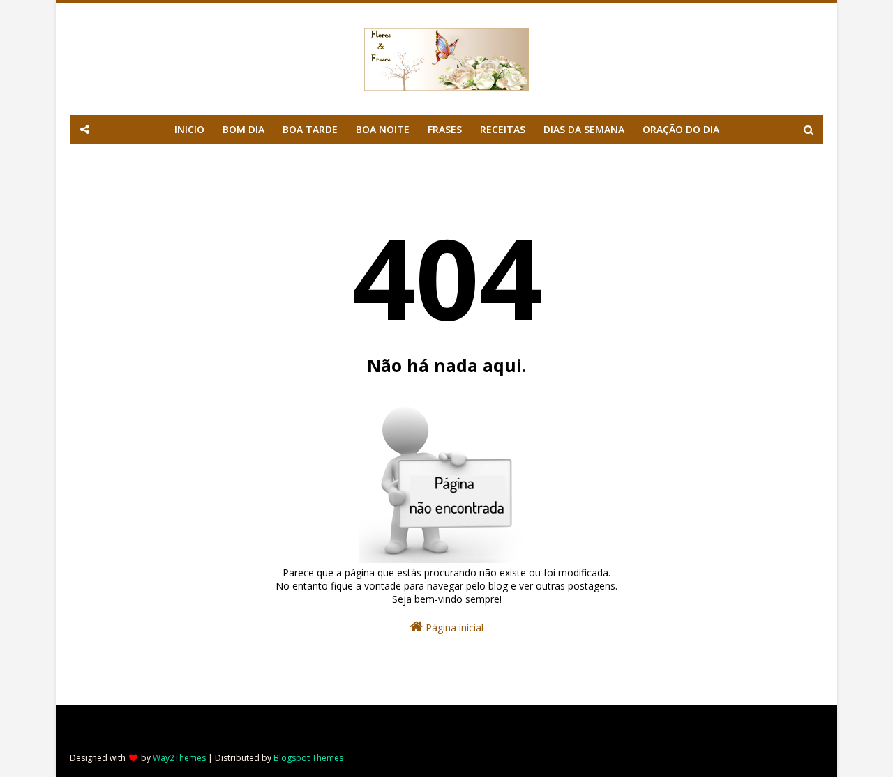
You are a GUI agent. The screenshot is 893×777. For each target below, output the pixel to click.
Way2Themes (179, 758)
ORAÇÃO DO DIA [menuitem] (681, 129)
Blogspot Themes (308, 758)
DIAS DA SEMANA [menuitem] (583, 129)
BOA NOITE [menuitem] (383, 129)
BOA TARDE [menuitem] (310, 129)
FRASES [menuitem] (445, 129)
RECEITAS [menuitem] (502, 129)
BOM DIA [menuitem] (243, 129)
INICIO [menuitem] (189, 129)
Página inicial (453, 627)
